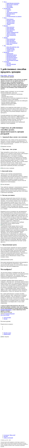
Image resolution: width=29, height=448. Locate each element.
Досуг (5, 1)
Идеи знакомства (11, 39)
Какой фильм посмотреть (13, 3)
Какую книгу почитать (12, 4)
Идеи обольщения (11, 41)
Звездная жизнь (10, 23)
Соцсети (9, 65)
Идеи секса (9, 44)
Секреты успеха (11, 21)
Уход (8, 36)
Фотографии (10, 7)
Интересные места (11, 56)
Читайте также (7, 332)
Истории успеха (11, 20)
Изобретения (10, 53)
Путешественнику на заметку (14, 16)
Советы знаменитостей (12, 32)
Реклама (9, 63)
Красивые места (11, 13)
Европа (8, 15)
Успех (5, 17)
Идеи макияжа (10, 28)
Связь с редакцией (8, 437)
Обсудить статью (5, 315)
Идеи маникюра (11, 29)
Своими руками (11, 49)
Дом (5, 45)
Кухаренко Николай (9, 313)
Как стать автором (11, 64)
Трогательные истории (12, 60)
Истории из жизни (11, 59)
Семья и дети (10, 51)
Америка (9, 9)
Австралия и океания (12, 12)
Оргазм (5, 318)
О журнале (6, 61)
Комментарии (7, 334)
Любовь (6, 37)
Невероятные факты (12, 55)
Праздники (9, 5)
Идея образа (10, 31)
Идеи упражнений (11, 35)
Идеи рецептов (10, 48)
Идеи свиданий (10, 40)
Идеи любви (4, 75)
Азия (8, 11)
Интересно (6, 52)
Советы (8, 24)
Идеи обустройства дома (13, 47)
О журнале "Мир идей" (9, 435)
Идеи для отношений (12, 43)
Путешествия (7, 8)
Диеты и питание (11, 33)
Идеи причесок (10, 27)
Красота (6, 25)
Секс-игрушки (7, 317)
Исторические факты (12, 57)
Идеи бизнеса (10, 19)
